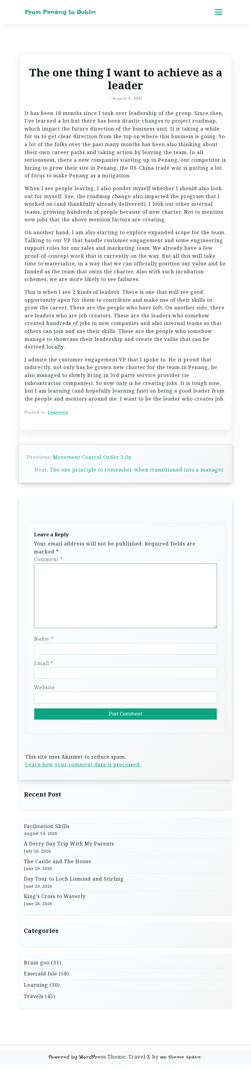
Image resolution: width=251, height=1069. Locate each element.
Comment (48, 559)
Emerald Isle (40, 973)
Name (44, 638)
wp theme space (180, 1057)
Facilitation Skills (46, 826)
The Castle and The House (58, 861)
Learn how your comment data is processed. (83, 764)
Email (43, 663)
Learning (58, 412)
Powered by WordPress (77, 1057)
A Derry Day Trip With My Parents (69, 843)
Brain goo (37, 962)
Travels (33, 996)
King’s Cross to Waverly (55, 896)
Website (44, 687)
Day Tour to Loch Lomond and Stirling (74, 878)
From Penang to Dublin (60, 12)
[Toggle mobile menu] (218, 12)
